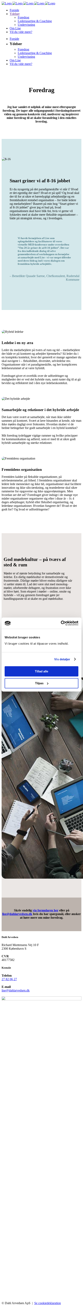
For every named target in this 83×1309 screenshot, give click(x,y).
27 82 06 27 (9, 979)
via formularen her (45, 910)
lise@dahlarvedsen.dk (17, 914)
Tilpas (39, 683)
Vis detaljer (62, 659)
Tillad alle (41, 671)
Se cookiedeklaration (47, 1303)
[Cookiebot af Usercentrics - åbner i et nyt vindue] (60, 623)
